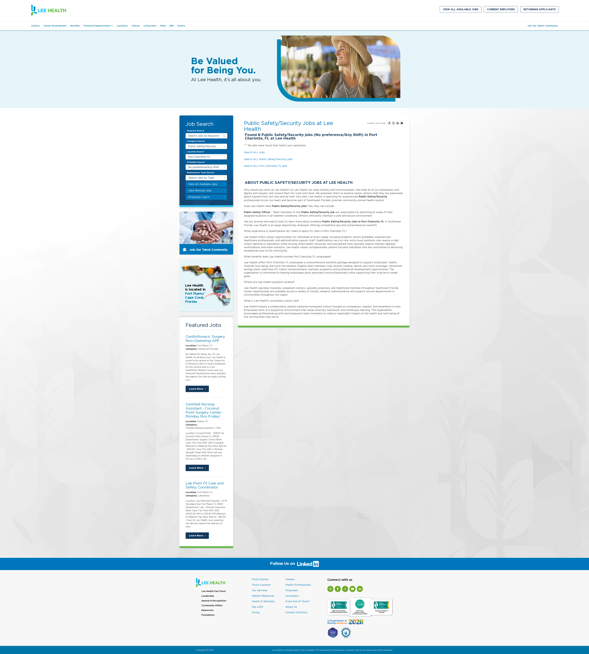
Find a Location (261, 584)
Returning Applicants (541, 10)
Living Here (150, 25)
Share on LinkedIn (397, 123)
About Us (291, 606)
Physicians (291, 590)
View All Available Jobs (460, 9)
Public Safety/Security (202, 146)
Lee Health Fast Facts (213, 591)
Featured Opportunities (99, 27)
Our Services (260, 590)
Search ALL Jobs (254, 152)
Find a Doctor (260, 579)
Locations (122, 25)
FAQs (163, 25)
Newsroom (207, 610)
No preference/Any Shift (203, 167)
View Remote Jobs (200, 190)
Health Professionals (298, 584)
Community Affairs (212, 605)
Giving (255, 612)
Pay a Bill (257, 606)
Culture (135, 25)
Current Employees (502, 10)
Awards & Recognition (213, 600)
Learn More (199, 390)
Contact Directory (296, 612)
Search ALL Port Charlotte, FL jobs (265, 165)
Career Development (55, 25)
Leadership (207, 596)
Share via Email (401, 123)
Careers (35, 25)
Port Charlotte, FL (199, 156)
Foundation (208, 615)
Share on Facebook (389, 123)
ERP (171, 25)
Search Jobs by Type (201, 177)
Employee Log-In (198, 197)
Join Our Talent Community (542, 25)
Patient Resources (263, 595)
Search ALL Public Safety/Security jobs (268, 159)
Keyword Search (195, 130)
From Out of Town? (297, 601)
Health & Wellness (263, 601)
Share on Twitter (393, 123)
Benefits (75, 25)
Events (181, 25)
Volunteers (292, 595)
